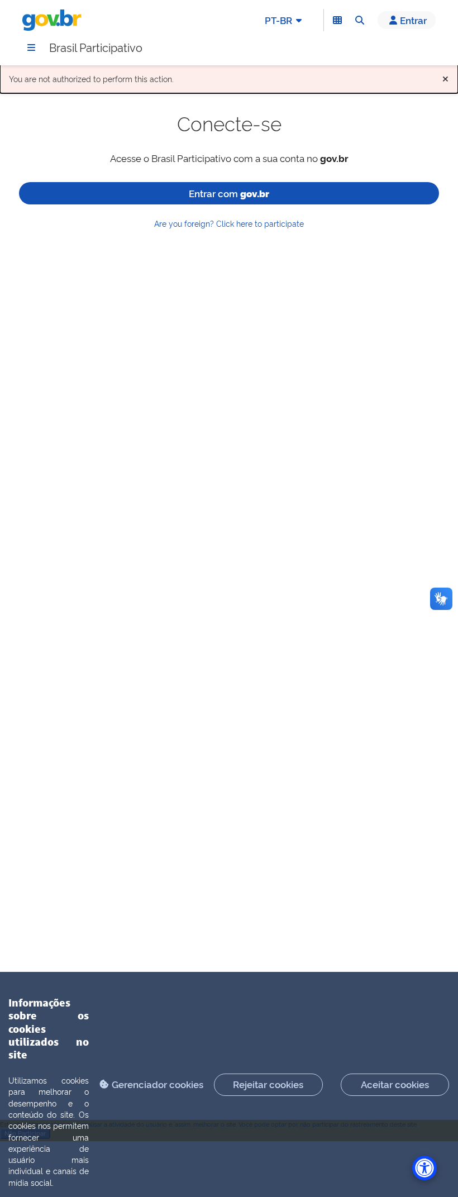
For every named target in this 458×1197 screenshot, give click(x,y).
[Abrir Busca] (360, 20)
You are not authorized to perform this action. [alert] (229, 76)
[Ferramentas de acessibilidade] (424, 1168)
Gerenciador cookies (157, 1083)
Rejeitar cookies (268, 1083)
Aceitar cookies (395, 1083)
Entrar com (229, 193)
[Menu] (31, 47)
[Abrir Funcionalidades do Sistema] (337, 20)
